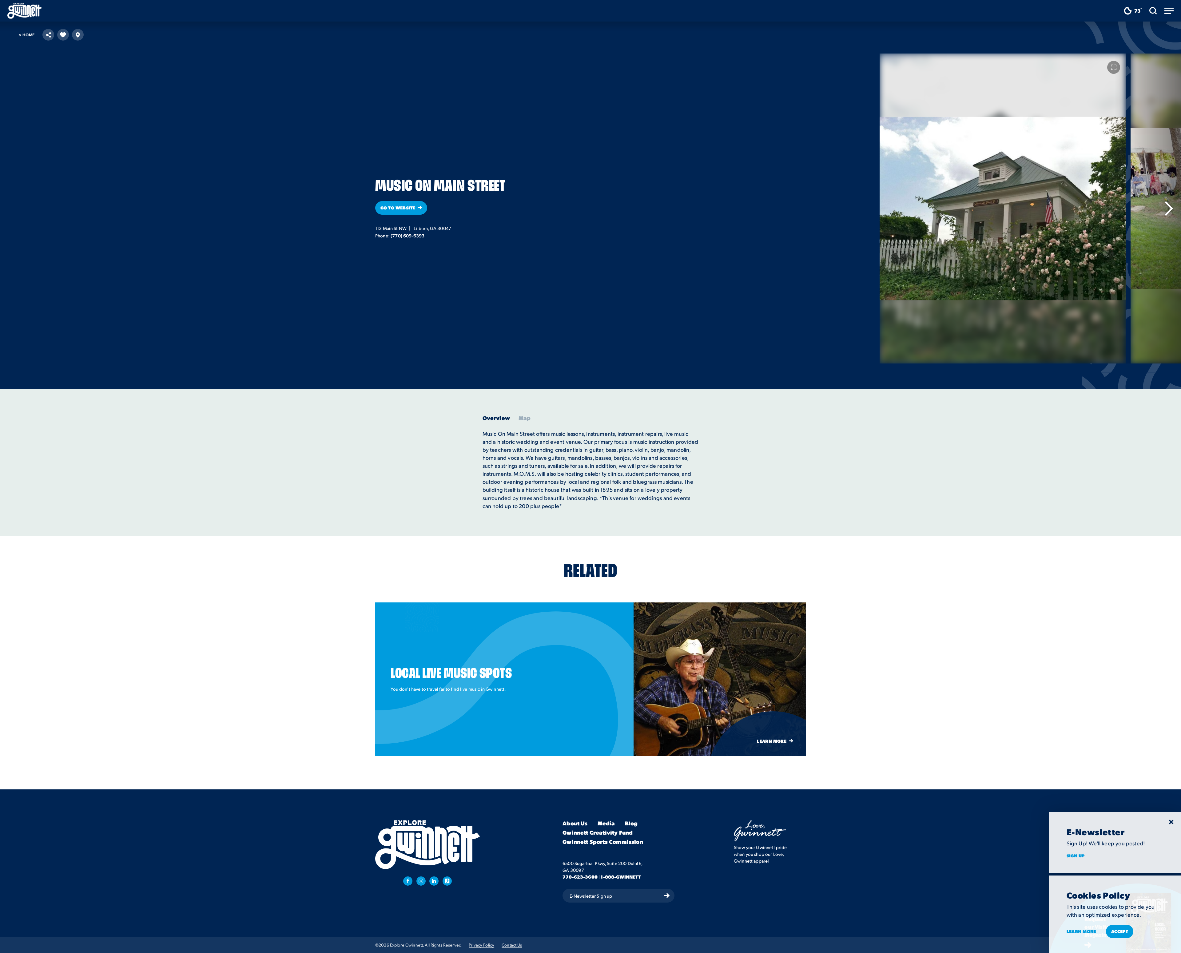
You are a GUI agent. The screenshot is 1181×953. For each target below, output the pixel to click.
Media (606, 823)
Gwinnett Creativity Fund (598, 832)
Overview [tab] (496, 418)
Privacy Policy (481, 944)
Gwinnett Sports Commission (603, 842)
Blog (631, 823)
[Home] (24, 11)
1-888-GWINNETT (621, 877)
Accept (1119, 931)
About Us (575, 823)
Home (26, 35)
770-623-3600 (580, 877)
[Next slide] (1168, 208)
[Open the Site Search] (1153, 10)
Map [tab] (525, 418)
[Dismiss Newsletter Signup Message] (1171, 822)
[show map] (78, 35)
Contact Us (512, 944)
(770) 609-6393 (407, 235)
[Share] (48, 35)
